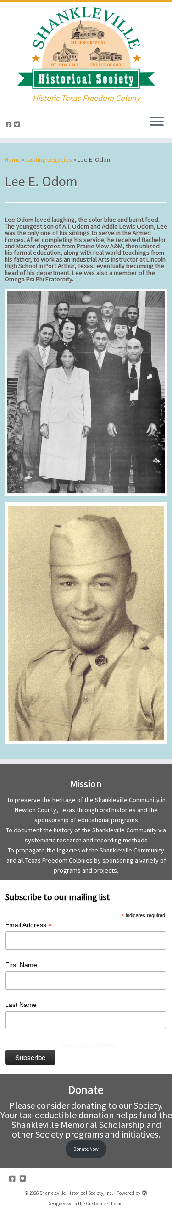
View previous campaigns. (89, 1044)
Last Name (21, 1004)
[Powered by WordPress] (144, 1191)
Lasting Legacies (49, 159)
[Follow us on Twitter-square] (18, 125)
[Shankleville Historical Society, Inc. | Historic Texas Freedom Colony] (86, 48)
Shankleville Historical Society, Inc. (76, 1193)
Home (13, 159)
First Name (21, 964)
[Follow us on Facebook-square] (10, 125)
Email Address (28, 925)
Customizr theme (104, 1203)
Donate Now (86, 1149)
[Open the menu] (157, 122)
